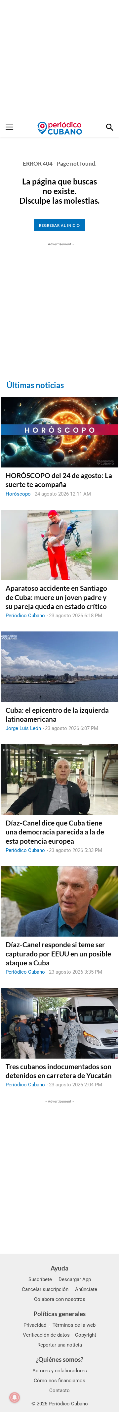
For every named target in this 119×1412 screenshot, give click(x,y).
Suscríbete (40, 1279)
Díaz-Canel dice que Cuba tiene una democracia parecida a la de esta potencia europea (55, 832)
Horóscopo (18, 494)
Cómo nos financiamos (59, 1381)
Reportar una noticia (59, 1345)
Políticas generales (59, 1313)
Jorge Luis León (23, 728)
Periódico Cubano (25, 616)
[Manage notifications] (14, 1397)
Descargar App (75, 1279)
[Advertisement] (59, 59)
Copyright (85, 1335)
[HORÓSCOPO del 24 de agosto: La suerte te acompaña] (59, 432)
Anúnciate (86, 1289)
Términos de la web (74, 1325)
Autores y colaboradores (59, 1371)
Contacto (59, 1390)
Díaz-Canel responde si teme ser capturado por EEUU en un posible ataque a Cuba (58, 953)
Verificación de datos (46, 1335)
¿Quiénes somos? (59, 1359)
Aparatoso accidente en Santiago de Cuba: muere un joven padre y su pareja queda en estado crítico (56, 597)
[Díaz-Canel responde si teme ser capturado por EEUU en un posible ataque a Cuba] (59, 901)
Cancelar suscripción (45, 1289)
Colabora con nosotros (59, 1299)
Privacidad (34, 1325)
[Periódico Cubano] (59, 128)
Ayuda (59, 1268)
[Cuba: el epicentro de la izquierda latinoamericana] (59, 666)
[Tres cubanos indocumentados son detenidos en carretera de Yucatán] (59, 1023)
